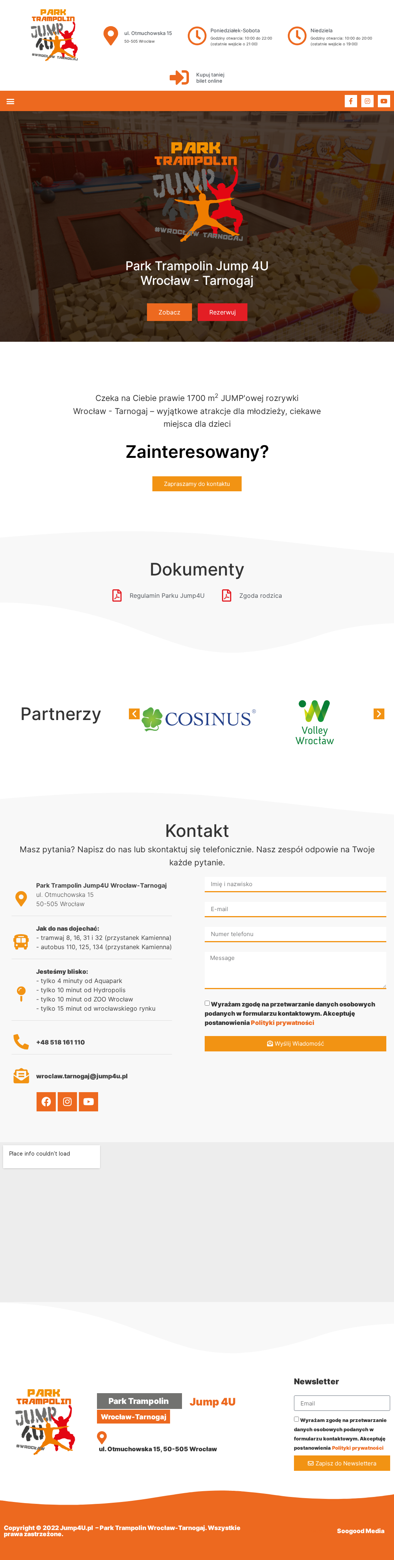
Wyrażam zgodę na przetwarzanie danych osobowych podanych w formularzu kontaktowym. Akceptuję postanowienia (290, 1013)
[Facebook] (46, 1101)
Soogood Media (360, 1531)
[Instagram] (367, 101)
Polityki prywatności (282, 1022)
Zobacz (169, 312)
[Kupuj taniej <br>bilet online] (179, 77)
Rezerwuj (222, 312)
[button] (10, 101)
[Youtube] (384, 101)
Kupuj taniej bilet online (210, 78)
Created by (319, 1531)
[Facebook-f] (351, 101)
